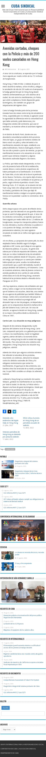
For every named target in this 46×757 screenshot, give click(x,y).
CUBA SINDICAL (23, 6)
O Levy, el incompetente (23, 563)
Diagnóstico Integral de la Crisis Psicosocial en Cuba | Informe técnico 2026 (28, 473)
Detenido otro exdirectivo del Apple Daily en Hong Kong (10, 420)
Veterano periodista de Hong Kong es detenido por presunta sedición (12, 434)
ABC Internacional (10, 69)
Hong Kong (10, 449)
